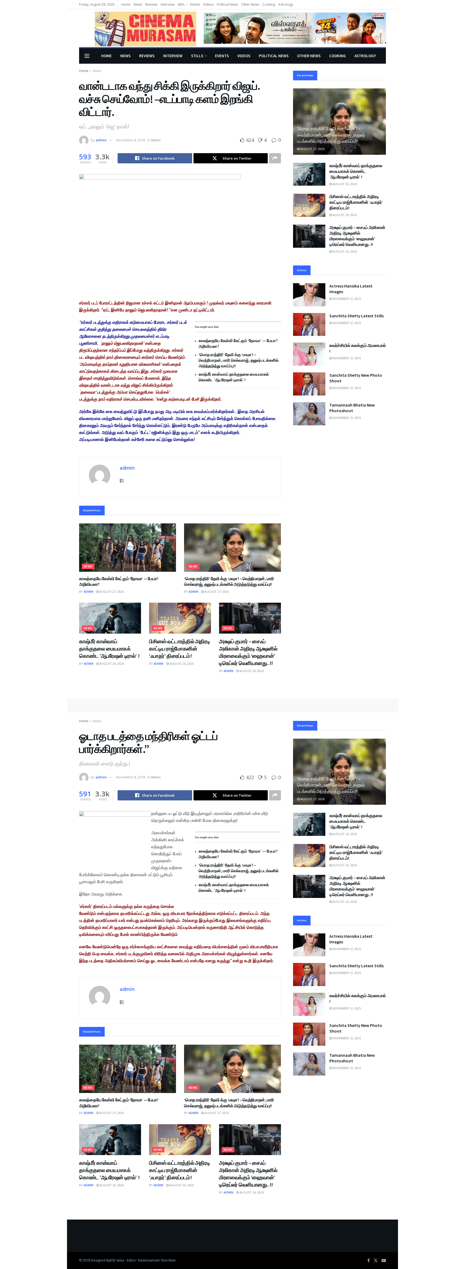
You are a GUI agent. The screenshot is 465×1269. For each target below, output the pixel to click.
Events (195, 4)
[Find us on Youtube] (384, 1260)
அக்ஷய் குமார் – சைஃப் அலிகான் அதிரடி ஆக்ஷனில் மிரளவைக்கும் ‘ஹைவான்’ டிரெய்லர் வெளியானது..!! (357, 236)
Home (126, 4)
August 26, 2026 (111, 664)
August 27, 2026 (111, 591)
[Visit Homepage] (137, 28)
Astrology (285, 4)
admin (101, 140)
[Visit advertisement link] (295, 28)
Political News (227, 4)
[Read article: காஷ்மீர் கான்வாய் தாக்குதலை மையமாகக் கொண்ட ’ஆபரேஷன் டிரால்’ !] (110, 618)
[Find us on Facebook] (368, 1260)
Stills (181, 4)
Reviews (151, 4)
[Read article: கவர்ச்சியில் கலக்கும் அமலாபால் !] (309, 354)
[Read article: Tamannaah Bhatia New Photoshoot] (309, 413)
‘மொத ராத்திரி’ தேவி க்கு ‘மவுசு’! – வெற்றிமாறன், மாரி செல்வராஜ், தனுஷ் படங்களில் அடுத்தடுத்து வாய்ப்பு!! (239, 360)
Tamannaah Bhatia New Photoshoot (352, 407)
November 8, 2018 (130, 140)
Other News (250, 4)
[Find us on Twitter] (376, 1260)
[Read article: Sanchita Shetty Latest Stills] (309, 324)
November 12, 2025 (346, 299)
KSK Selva (117, 1260)
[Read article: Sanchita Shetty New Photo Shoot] (309, 384)
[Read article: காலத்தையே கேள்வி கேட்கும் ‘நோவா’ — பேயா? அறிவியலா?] (127, 547)
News (138, 4)
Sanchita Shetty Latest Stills (356, 315)
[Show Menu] (86, 56)
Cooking (268, 4)
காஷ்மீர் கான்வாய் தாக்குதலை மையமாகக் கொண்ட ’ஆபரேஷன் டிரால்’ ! (109, 648)
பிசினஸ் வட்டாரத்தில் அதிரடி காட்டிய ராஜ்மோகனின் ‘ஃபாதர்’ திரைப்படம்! (179, 648)
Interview (167, 4)
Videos (208, 4)
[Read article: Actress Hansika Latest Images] (309, 294)
